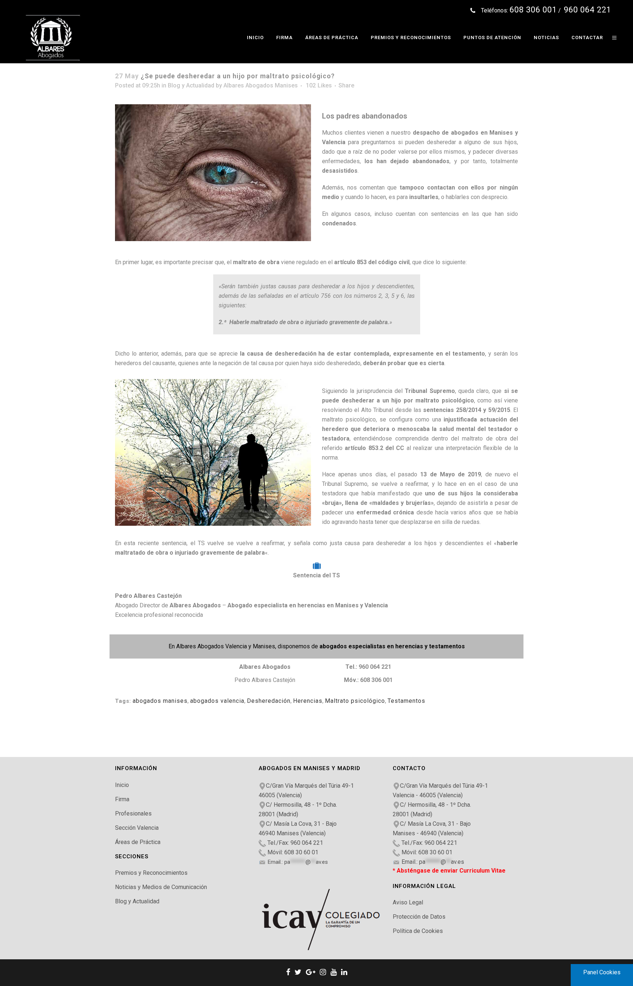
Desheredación (268, 700)
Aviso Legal (408, 902)
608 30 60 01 (301, 852)
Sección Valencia (137, 827)
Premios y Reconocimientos (151, 872)
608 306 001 (376, 679)
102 (319, 85)
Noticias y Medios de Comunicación (161, 887)
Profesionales (133, 813)
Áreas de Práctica (137, 842)
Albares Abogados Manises (260, 85)
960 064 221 (375, 666)
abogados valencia (217, 700)
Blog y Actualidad (191, 85)
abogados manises (160, 700)
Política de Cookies (418, 930)
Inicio (122, 784)
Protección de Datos (419, 916)
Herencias (307, 700)
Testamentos (406, 700)
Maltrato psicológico (355, 700)
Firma (122, 799)
